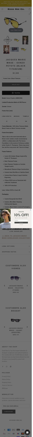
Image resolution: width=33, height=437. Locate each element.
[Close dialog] (30, 209)
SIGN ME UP (21, 222)
